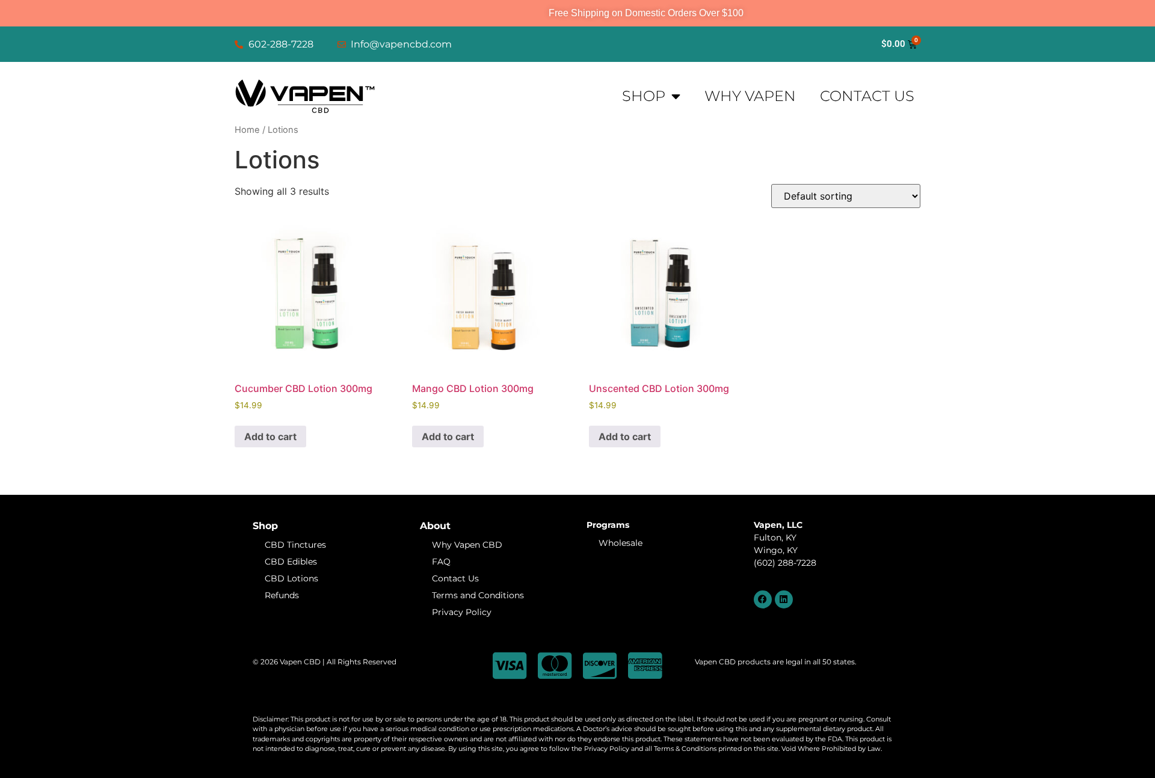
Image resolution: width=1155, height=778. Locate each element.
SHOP (643, 96)
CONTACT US (867, 96)
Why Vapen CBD (467, 544)
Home (247, 129)
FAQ (441, 561)
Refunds (282, 595)
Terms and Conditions (478, 595)
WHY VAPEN (750, 96)
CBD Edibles (291, 561)
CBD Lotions (291, 578)
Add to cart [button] (270, 436)
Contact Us (455, 578)
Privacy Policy (461, 612)
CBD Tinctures (295, 544)
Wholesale (620, 543)
